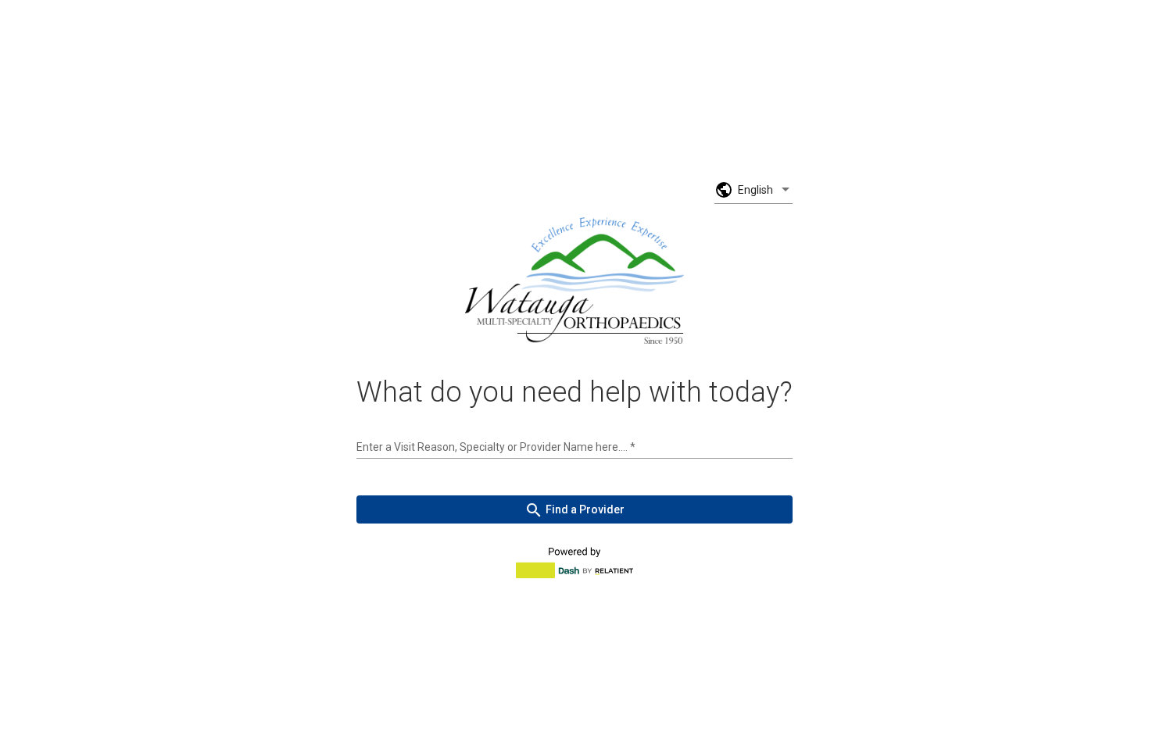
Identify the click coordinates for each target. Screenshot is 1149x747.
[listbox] (765, 190)
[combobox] (574, 447)
